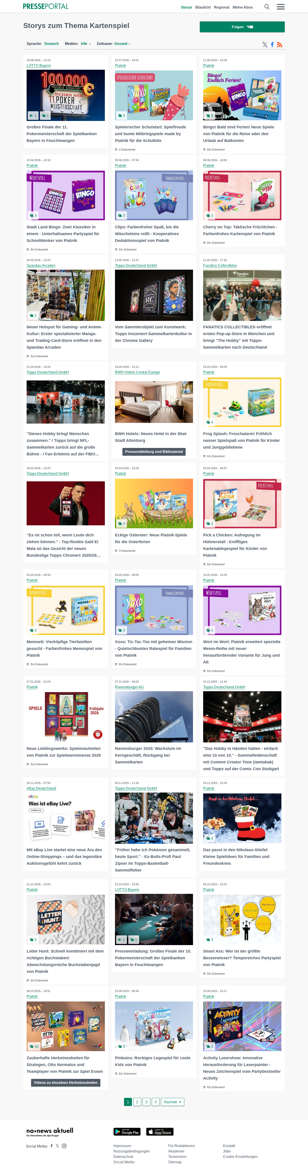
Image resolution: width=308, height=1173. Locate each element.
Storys (186, 7)
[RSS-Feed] (280, 45)
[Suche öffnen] (267, 7)
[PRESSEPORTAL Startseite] (45, 7)
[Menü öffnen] (281, 7)
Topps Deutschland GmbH (136, 265)
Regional (221, 7)
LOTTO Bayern (39, 65)
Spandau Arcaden (41, 265)
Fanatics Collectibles (220, 265)
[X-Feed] (265, 45)
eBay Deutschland (41, 788)
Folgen (238, 27)
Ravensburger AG (129, 687)
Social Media (123, 1162)
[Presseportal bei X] (56, 1146)
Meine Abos (243, 7)
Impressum (122, 1146)
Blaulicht (203, 7)
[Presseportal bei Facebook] (50, 1146)
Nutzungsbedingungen (131, 1151)
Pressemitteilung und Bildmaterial (154, 452)
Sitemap (175, 1162)
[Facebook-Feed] (272, 45)
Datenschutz (123, 1157)
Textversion (177, 1157)
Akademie (176, 1151)
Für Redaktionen (181, 1146)
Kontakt (229, 1146)
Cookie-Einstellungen (240, 1157)
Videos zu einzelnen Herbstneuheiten (66, 1083)
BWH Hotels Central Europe (137, 372)
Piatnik (120, 65)
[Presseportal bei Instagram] (62, 1146)
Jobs (227, 1151)
